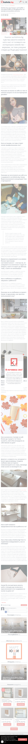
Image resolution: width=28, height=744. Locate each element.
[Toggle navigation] (23, 2)
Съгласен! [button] (22, 739)
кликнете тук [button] (3, 741)
